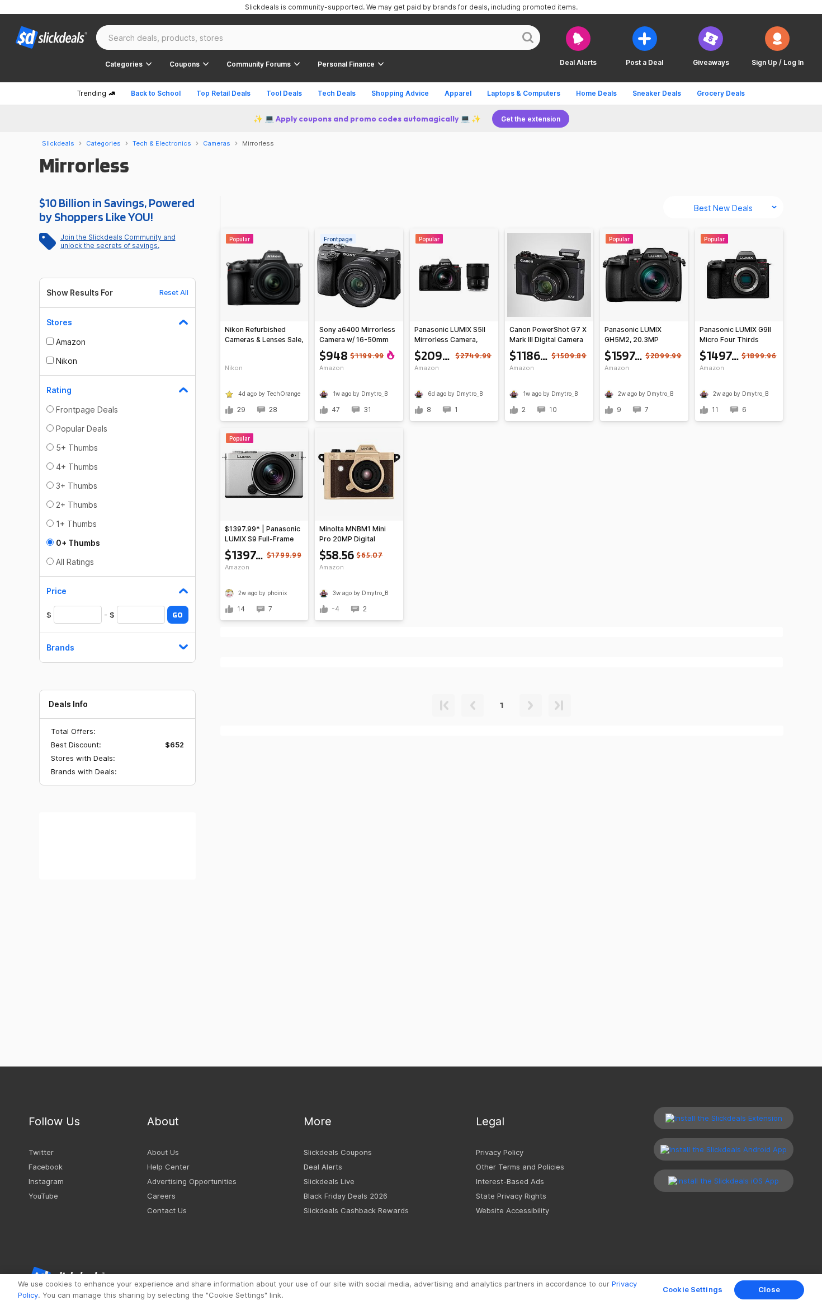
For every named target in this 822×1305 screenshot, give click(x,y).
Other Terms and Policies (520, 1166)
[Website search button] (528, 37)
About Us (163, 1152)
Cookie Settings (692, 1289)
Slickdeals (58, 143)
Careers (161, 1195)
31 (367, 409)
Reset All (173, 292)
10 (553, 409)
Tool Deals (284, 93)
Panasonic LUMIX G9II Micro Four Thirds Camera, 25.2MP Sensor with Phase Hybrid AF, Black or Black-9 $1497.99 (735, 335)
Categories (103, 143)
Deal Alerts (323, 1166)
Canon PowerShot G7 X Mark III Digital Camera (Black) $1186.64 (548, 335)
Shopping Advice (400, 93)
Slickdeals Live (329, 1181)
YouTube (43, 1195)
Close (769, 1289)
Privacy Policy (499, 1152)
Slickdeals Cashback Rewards (356, 1210)
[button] (778, 46)
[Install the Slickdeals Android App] (723, 1149)
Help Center (168, 1166)
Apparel (458, 93)
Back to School (156, 93)
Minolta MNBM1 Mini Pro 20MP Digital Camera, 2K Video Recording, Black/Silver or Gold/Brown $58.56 (357, 534)
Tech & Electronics (162, 143)
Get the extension (530, 119)
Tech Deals (337, 93)
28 (273, 409)
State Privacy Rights (511, 1195)
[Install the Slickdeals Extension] (723, 1118)
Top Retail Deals (223, 93)
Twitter (41, 1152)
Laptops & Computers (523, 93)
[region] (411, 1289)
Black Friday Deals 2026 (346, 1195)
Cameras (216, 143)
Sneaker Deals (656, 93)
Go (177, 614)
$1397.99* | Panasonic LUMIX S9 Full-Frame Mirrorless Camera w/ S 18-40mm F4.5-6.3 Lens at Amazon (263, 534)
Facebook (46, 1166)
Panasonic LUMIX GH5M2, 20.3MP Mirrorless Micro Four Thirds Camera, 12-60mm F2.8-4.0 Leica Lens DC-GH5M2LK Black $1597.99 (640, 335)
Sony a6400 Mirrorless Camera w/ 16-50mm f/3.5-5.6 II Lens (357, 335)
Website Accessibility (512, 1210)
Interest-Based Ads (510, 1181)
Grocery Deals (721, 93)
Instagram (46, 1181)
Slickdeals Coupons (338, 1152)
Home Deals (596, 93)
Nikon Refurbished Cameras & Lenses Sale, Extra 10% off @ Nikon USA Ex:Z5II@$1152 (264, 335)
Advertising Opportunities (192, 1181)
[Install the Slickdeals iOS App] (723, 1181)
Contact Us (167, 1210)
